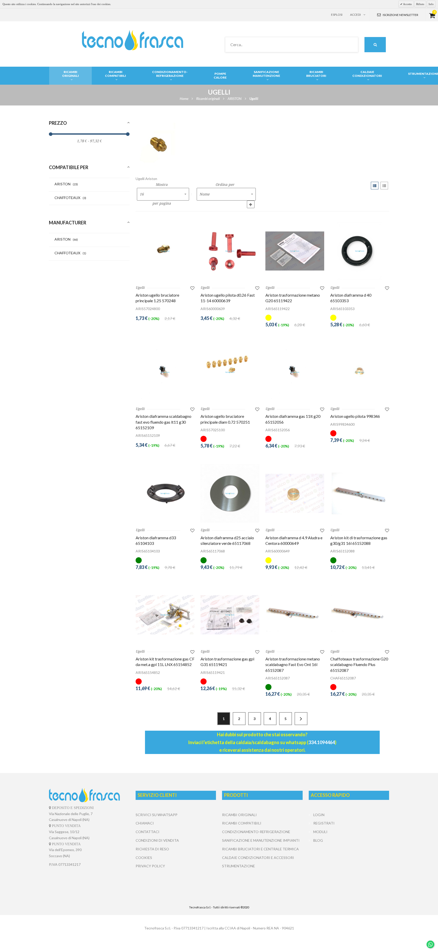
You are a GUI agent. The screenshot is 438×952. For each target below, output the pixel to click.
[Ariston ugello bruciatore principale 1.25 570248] (165, 251)
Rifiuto (420, 4)
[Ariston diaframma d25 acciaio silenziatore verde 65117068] (229, 493)
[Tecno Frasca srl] (132, 40)
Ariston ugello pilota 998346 (355, 416)
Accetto (407, 4)
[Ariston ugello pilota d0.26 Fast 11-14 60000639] (229, 251)
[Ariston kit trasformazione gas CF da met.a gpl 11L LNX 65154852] (165, 614)
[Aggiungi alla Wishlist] (192, 287)
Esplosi (336, 14)
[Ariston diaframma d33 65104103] (165, 493)
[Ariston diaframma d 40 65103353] (359, 251)
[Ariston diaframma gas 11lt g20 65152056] (294, 372)
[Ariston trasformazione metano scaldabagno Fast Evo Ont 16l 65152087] (294, 614)
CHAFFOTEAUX (70, 197)
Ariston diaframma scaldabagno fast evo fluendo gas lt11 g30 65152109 (163, 422)
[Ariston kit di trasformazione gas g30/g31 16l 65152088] (359, 493)
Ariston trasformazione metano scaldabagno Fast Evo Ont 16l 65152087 (292, 664)
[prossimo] (301, 718)
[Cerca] (375, 44)
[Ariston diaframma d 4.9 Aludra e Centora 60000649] (294, 493)
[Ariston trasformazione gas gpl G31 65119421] (229, 614)
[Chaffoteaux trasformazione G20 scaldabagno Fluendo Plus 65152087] (359, 614)
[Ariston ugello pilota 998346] (359, 372)
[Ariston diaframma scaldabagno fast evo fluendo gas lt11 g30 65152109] (165, 372)
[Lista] (384, 185)
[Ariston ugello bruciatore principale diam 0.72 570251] (229, 372)
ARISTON (66, 184)
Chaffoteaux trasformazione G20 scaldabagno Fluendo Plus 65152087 (359, 664)
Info (431, 4)
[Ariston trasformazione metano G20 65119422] (294, 251)
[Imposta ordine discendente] (250, 204)
